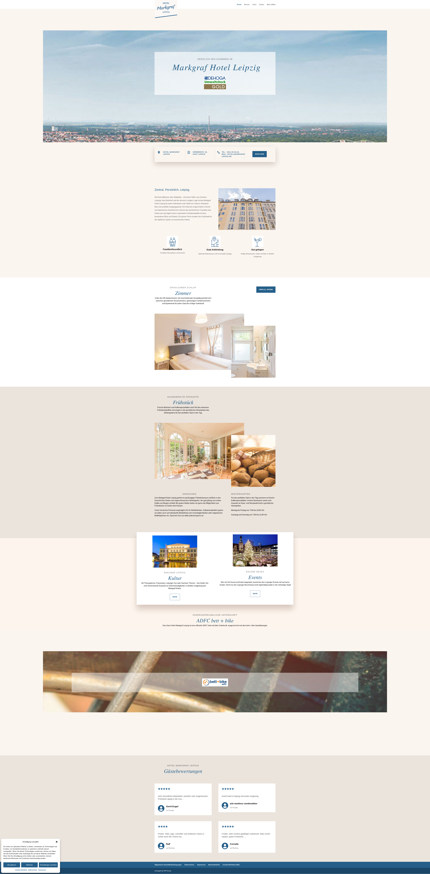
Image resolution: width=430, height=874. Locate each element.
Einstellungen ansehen (48, 865)
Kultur (261, 4)
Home (239, 4)
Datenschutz (32, 870)
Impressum (42, 870)
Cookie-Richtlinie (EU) (231, 865)
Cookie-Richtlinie (21, 870)
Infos (254, 4)
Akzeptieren (11, 865)
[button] (57, 842)
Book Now (259, 154)
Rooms (247, 4)
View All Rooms (266, 289)
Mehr (175, 597)
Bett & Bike (271, 4)
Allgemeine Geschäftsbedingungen (168, 865)
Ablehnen (29, 865)
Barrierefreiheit (214, 865)
